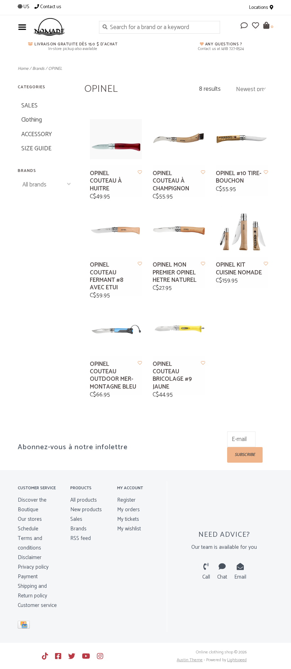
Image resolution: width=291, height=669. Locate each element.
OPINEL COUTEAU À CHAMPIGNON (171, 181)
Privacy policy (33, 567)
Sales (76, 519)
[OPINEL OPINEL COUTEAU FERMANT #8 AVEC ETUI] (116, 231)
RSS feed (80, 538)
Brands (38, 68)
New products (86, 509)
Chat (222, 577)
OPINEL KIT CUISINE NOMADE (239, 269)
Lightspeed (237, 660)
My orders (128, 509)
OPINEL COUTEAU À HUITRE (106, 181)
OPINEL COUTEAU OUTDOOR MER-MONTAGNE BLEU (113, 376)
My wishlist (129, 528)
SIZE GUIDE (36, 149)
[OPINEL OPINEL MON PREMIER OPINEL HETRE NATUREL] (179, 231)
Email (240, 577)
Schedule (28, 528)
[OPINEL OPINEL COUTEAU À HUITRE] (116, 139)
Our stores (30, 519)
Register (126, 500)
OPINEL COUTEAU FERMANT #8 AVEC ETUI (106, 276)
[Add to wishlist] (140, 172)
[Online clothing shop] (60, 27)
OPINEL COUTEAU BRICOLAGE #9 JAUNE (172, 376)
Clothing (31, 120)
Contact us (50, 7)
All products (83, 500)
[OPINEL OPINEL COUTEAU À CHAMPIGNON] (179, 139)
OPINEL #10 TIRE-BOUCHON (239, 177)
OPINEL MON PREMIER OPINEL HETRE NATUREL (175, 272)
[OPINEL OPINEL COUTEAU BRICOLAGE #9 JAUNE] (179, 329)
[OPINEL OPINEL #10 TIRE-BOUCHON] (242, 139)
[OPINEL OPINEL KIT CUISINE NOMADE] (242, 231)
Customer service (37, 605)
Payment (28, 576)
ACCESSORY (36, 134)
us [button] (25, 7)
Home (23, 68)
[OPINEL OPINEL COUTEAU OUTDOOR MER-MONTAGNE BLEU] (116, 329)
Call (206, 577)
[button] (244, 26)
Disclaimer (30, 557)
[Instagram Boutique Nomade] (100, 656)
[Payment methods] (25, 626)
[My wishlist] (255, 26)
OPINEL (55, 68)
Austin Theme (190, 660)
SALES (29, 106)
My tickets (128, 519)
